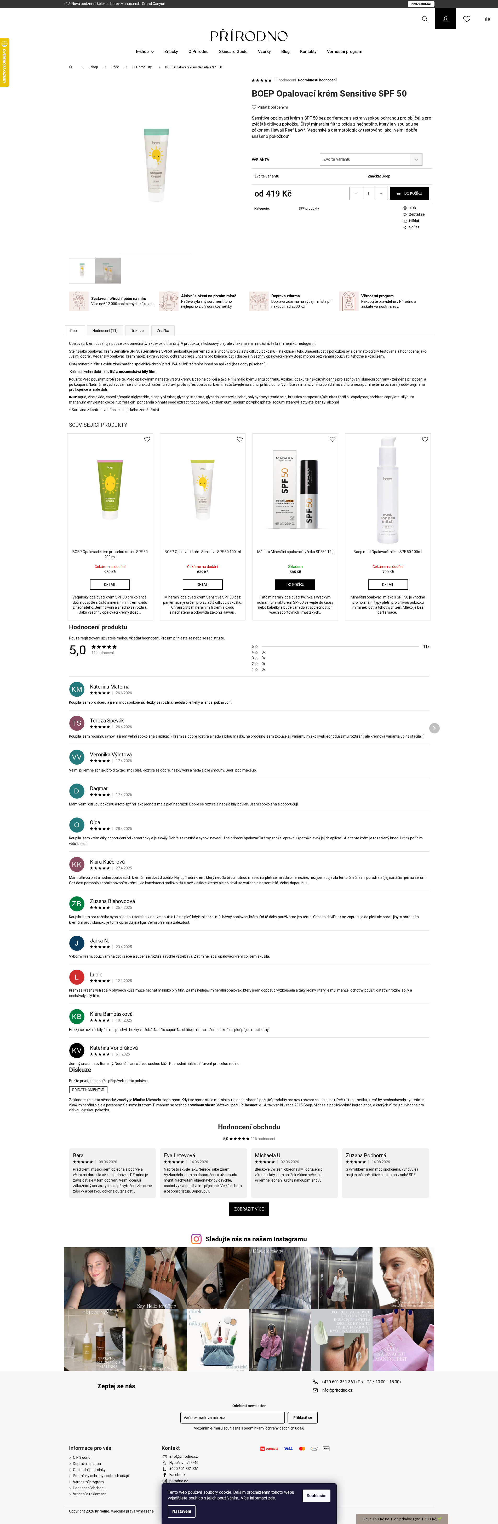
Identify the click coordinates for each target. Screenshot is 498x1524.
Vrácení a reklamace (90, 1494)
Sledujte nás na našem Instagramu (256, 1239)
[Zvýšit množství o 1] (381, 193)
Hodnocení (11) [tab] (105, 331)
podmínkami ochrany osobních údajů (274, 1428)
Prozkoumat (421, 4)
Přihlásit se (302, 1417)
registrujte (215, 638)
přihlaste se (182, 638)
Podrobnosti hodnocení (317, 80)
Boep (386, 176)
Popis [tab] (74, 331)
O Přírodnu (81, 1457)
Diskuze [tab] (137, 331)
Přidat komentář (88, 1090)
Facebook (177, 1475)
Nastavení (181, 1511)
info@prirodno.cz (337, 1390)
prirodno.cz (178, 1481)
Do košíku (413, 193)
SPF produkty (309, 208)
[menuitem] (145, 51)
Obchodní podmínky (89, 1470)
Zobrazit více (249, 1209)
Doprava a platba (87, 1464)
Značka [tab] (163, 331)
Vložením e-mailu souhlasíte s (249, 1428)
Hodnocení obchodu (249, 1127)
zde (271, 1498)
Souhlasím (317, 1495)
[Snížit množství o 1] (356, 193)
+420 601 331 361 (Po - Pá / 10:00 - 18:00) (361, 1381)
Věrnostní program (88, 1482)
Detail (110, 585)
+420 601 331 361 (184, 1469)
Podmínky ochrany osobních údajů (101, 1476)
